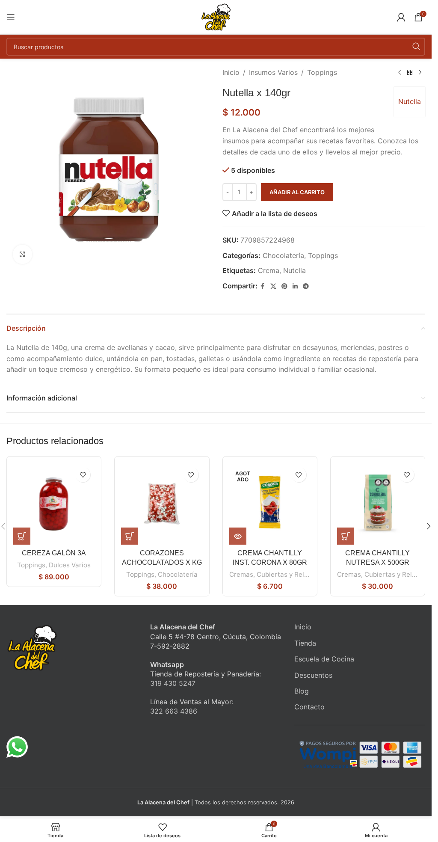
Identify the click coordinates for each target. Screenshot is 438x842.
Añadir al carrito (297, 192)
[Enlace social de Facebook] (262, 286)
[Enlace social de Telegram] (305, 286)
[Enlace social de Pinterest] (284, 286)
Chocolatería (283, 255)
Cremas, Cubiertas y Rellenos (275, 574)
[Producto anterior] (399, 73)
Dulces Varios (70, 565)
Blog (301, 691)
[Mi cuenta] (401, 17)
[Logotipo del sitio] (216, 16)
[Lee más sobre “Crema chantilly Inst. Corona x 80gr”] (237, 536)
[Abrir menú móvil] (10, 17)
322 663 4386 (173, 711)
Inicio (231, 72)
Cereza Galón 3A (54, 553)
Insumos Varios (273, 72)
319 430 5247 (172, 683)
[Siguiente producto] (420, 73)
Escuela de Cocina (324, 659)
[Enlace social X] (273, 286)
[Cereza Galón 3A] (54, 503)
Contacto (309, 707)
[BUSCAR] (416, 47)
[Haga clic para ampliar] (22, 254)
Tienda (305, 643)
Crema (268, 270)
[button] (21, 536)
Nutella (409, 101)
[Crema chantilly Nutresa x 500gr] (377, 503)
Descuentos (313, 675)
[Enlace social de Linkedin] (295, 286)
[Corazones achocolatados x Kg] (161, 503)
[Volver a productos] (410, 73)
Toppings (322, 72)
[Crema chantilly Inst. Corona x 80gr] (270, 503)
